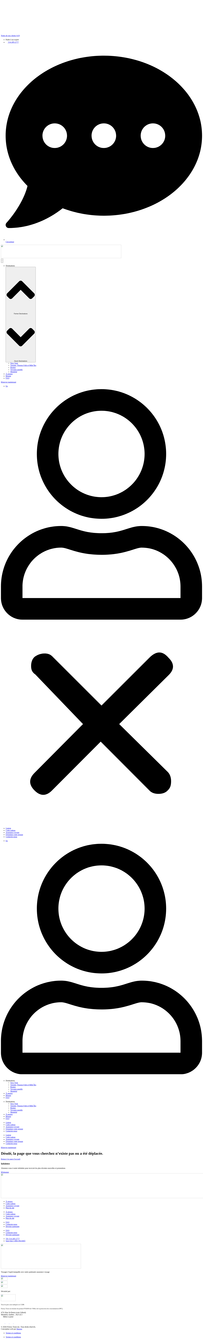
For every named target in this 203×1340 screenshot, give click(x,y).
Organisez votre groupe (14, 835)
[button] (101, 722)
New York (14, 363)
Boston (13, 368)
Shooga (19, 1329)
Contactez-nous (11, 837)
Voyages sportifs (16, 370)
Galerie (8, 828)
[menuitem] (7, 386)
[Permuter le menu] (2, 261)
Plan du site (10, 1208)
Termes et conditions (13, 1333)
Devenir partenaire (12, 1226)
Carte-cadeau (10, 830)
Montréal (13, 372)
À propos (9, 1093)
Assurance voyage (12, 833)
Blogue (8, 1095)
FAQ (7, 1098)
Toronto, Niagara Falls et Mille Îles (23, 365)
